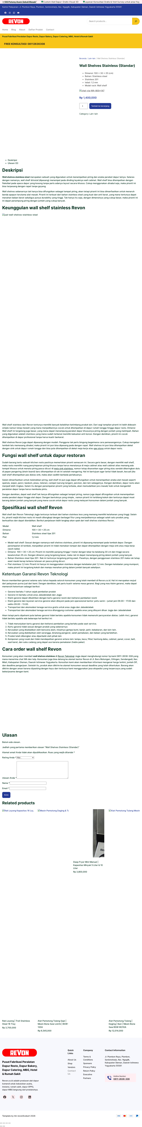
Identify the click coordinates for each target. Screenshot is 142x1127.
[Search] (136, 21)
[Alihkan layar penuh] (4, 1123)
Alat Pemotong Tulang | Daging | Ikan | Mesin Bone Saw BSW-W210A (122, 1024)
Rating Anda (9, 757)
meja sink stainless (63, 468)
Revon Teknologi (66, 656)
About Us (72, 1059)
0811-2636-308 (121, 1079)
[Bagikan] (7, 1123)
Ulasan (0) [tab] (13, 163)
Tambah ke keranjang (100, 106)
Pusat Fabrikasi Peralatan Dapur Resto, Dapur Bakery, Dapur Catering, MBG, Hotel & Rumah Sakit (47, 36)
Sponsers (87, 1063)
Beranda (82, 58)
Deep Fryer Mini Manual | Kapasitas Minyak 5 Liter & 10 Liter (88, 865)
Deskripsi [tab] (12, 160)
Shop (70, 1063)
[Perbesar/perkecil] (1, 1123)
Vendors (71, 1067)
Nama (6, 783)
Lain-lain (91, 58)
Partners (87, 1078)
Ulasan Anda (9, 778)
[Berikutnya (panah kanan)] (4, 1126)
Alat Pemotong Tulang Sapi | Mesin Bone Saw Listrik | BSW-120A (53, 1024)
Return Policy (89, 1071)
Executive (87, 1074)
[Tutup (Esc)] (9, 1123)
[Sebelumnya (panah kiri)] (1, 1126)
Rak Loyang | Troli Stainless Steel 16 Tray (16, 1022)
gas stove (99, 448)
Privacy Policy (89, 1067)
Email (5, 788)
